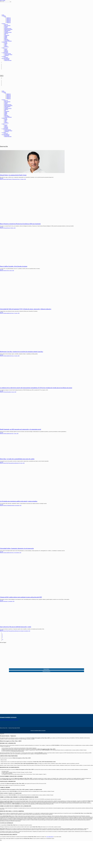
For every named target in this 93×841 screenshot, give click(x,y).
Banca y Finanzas (7, 25)
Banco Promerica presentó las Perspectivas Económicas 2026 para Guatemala (20, 223)
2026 (5, 16)
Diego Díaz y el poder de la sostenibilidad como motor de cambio (17, 459)
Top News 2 (18, 179)
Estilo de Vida (4, 118)
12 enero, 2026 (16, 355)
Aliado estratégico (7, 30)
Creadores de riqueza (7, 32)
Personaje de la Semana (8, 29)
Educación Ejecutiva (7, 28)
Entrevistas (6, 50)
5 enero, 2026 (22, 463)
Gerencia (5, 27)
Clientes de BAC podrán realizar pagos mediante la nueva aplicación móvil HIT (21, 597)
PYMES (5, 37)
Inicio (3, 14)
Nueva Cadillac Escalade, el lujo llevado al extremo (13, 266)
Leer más (1, 178)
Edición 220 (8, 20)
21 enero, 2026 (11, 270)
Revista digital (6, 59)
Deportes (5, 42)
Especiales (6, 24)
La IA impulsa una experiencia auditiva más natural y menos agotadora (18, 501)
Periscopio (6, 39)
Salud (5, 44)
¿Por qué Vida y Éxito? (8, 54)
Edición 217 (8, 17)
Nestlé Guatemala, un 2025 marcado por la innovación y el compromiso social (20, 429)
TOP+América (6, 116)
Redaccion (2, 227)
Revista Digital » (46, 669)
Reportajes (6, 51)
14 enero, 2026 (16, 313)
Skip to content (2, 0)
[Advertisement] (8, 693)
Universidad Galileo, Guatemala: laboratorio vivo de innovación (17, 548)
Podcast (5, 49)
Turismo (5, 43)
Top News (11, 433)
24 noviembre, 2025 (18, 505)
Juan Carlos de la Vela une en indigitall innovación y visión (15, 626)
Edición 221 (8, 21)
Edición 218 (8, 18)
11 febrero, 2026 (23, 179)
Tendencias (6, 33)
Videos (3, 47)
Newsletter (6, 57)
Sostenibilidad (6, 35)
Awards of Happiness (8, 117)
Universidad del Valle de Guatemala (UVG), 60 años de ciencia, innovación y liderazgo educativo (25, 309)
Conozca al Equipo (7, 53)
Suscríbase (4, 56)
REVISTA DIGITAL (5, 58)
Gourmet (5, 45)
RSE (5, 34)
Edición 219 (8, 19)
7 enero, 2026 (16, 433)
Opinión (5, 36)
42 (2, 639)
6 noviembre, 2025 (27, 630)
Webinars (5, 48)
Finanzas (5, 227)
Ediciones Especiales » (46, 671)
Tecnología (6, 31)
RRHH (5, 38)
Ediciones (3, 15)
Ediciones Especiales (7, 60)
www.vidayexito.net (49, 836)
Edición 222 (8, 22)
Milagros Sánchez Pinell (4, 179)
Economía (6, 26)
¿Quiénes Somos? (5, 52)
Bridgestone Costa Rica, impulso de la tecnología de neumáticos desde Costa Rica (21, 351)
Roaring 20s (6, 46)
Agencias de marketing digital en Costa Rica (37, 730)
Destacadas (10, 463)
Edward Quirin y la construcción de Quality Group (13, 175)
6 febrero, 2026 (13, 227)
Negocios (3, 23)
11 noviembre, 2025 (11, 601)
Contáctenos (6, 55)
